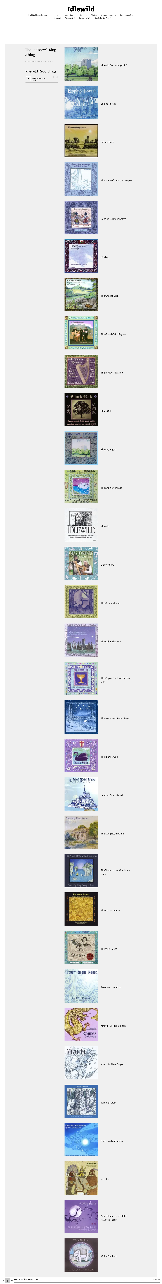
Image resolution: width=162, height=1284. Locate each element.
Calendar (83, 15)
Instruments (84, 18)
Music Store (69, 15)
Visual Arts (69, 18)
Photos (94, 15)
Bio (57, 15)
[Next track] (57, 77)
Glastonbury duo (108, 15)
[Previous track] (54, 77)
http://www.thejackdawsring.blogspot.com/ (39, 61)
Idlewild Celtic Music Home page (39, 15)
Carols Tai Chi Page (102, 18)
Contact (56, 18)
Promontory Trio (126, 15)
